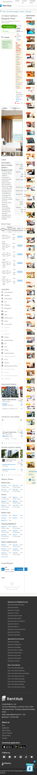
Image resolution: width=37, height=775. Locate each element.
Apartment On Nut (13, 612)
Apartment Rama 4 (13, 623)
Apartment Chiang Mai (14, 644)
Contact (4, 737)
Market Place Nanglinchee (4, 544)
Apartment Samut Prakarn (15, 649)
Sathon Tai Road (4, 520)
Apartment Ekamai (13, 607)
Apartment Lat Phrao (14, 631)
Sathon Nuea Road (16, 517)
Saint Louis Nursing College (4, 505)
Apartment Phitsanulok (14, 657)
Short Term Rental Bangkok (16, 667)
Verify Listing (6, 730)
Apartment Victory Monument (16, 629)
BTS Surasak (4, 489)
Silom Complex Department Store (16, 526)
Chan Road (4, 515)
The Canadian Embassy (16, 544)
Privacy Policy (6, 735)
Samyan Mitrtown (4, 552)
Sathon (22, 11)
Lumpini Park (16, 548)
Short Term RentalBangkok (11, 11)
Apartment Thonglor (14, 609)
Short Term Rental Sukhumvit (16, 670)
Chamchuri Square (4, 548)
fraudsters (18, 84)
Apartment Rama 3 (13, 626)
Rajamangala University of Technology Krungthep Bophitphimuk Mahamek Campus (16, 501)
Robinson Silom (16, 530)
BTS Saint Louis (4, 485)
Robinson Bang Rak (4, 534)
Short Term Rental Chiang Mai (16, 681)
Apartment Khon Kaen (14, 655)
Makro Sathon (4, 526)
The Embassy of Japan (16, 552)
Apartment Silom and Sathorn (16, 620)
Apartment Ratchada (14, 634)
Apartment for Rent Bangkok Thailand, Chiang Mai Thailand (8, 5)
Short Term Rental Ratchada (16, 678)
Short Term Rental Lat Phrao (16, 675)
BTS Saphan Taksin (16, 489)
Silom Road (16, 515)
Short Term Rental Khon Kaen (16, 686)
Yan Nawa (28, 11)
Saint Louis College (16, 497)
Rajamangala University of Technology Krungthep (4, 501)
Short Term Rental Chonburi (16, 683)
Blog (3, 725)
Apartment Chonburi (14, 660)
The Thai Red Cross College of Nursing (16, 505)
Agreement (5, 727)
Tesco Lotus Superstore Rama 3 (16, 534)
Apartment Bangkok (13, 641)
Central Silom (4, 530)
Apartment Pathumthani (15, 652)
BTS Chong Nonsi (16, 485)
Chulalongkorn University (4, 497)
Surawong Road (4, 517)
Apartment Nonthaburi (14, 646)
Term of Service (7, 732)
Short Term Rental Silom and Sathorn (18, 673)
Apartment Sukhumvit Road (16, 604)
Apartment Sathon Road (15, 615)
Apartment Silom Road (14, 618)
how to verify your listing (19, 99)
